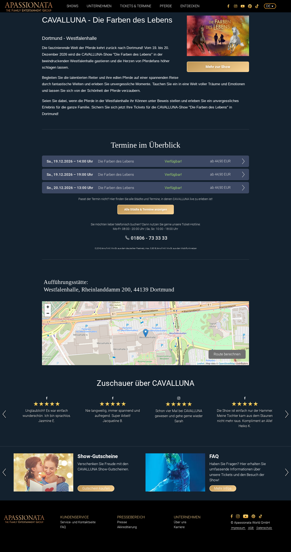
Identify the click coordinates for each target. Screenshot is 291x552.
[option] (47, 414)
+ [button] (47, 307)
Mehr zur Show (218, 67)
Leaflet (200, 363)
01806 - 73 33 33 (149, 238)
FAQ (63, 527)
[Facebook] (228, 6)
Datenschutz (264, 527)
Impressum (238, 527)
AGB (251, 527)
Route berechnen (227, 354)
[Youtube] (243, 6)
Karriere (179, 527)
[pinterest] (250, 6)
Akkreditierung (127, 527)
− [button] (47, 313)
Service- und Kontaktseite (78, 522)
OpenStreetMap (227, 363)
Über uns (180, 522)
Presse (122, 522)
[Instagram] (235, 6)
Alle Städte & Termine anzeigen (145, 209)
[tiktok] (257, 6)
